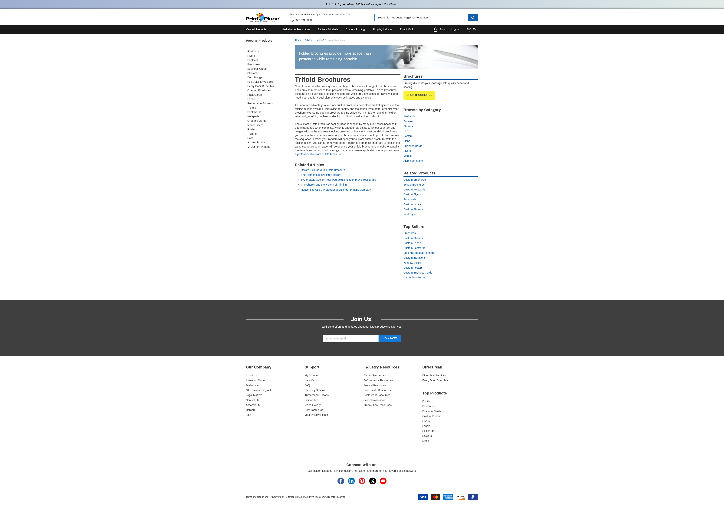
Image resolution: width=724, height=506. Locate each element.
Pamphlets (409, 199)
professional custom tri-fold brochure (319, 154)
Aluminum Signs (413, 160)
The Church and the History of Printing (324, 184)
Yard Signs (409, 214)
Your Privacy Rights (316, 415)
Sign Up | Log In (449, 29)
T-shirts (252, 133)
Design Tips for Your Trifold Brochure (323, 170)
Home (298, 40)
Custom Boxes (431, 416)
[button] (476, 17)
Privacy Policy (277, 497)
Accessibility (253, 405)
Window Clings (412, 262)
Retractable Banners (260, 103)
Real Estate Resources (377, 390)
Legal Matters (254, 395)
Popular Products (259, 40)
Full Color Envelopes (260, 81)
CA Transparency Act (258, 390)
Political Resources (375, 385)
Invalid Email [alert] (330, 344)
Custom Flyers (412, 194)
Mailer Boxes (255, 125)
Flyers (251, 55)
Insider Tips (311, 400)
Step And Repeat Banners (418, 252)
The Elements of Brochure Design (321, 175)
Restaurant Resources (377, 395)
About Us (251, 375)
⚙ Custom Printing (258, 146)
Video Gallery (313, 405)
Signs (406, 141)
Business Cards (257, 68)
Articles (308, 40)
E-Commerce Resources (378, 380)
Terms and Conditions (257, 497)
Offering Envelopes (259, 90)
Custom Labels (412, 204)
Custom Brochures (414, 179)
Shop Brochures (419, 95)
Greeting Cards (256, 120)
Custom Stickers (413, 209)
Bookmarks (254, 112)
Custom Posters (413, 267)
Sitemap (290, 497)
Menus (407, 155)
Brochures (253, 64)
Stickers (252, 73)
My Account (311, 375)
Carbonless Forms (414, 277)
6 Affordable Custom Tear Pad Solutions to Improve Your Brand (338, 179)
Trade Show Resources (378, 405)
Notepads (253, 116)
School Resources (374, 400)
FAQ (307, 385)
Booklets (252, 60)
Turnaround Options (317, 395)
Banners (408, 121)
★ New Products (257, 142)
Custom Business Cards (417, 272)
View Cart (310, 380)
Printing (320, 40)
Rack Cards (254, 94)
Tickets (251, 107)
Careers (250, 410)
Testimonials (253, 385)
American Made (255, 380)
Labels (251, 99)
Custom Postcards (414, 189)
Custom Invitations (414, 257)
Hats (250, 138)
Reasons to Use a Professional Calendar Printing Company (336, 189)
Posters (252, 129)
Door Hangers (256, 77)
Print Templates (314, 410)
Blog (248, 415)
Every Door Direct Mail (261, 86)
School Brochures (414, 184)
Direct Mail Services (434, 375)
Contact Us (252, 400)
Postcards (253, 51)
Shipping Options (315, 390)
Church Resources (375, 375)
